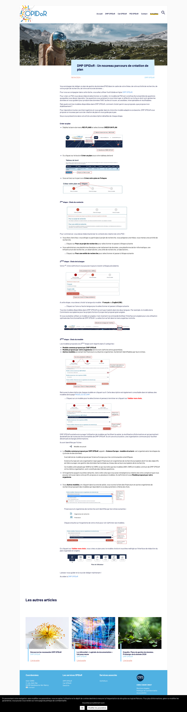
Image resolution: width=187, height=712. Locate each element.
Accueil (99, 14)
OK (82, 708)
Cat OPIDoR (122, 14)
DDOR (144, 685)
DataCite (66, 685)
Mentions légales (143, 688)
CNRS (139, 685)
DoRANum (104, 681)
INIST (150, 685)
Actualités (154, 14)
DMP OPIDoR (110, 14)
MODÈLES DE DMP (82, 394)
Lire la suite (34, 660)
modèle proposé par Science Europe (90, 457)
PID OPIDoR (133, 14)
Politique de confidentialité (147, 690)
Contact (144, 14)
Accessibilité (141, 693)
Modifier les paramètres (97, 708)
